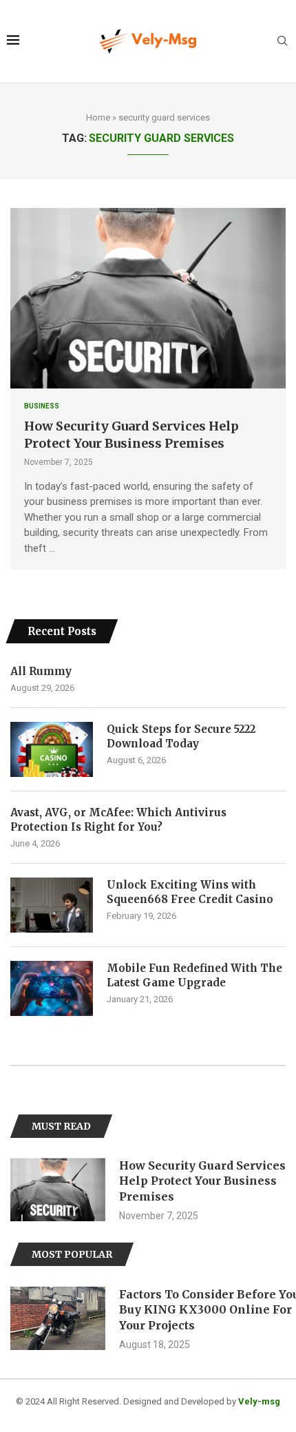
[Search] (282, 41)
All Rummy (41, 671)
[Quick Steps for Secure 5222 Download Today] (51, 749)
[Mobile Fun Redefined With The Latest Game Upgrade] (51, 988)
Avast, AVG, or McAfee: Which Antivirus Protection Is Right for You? (118, 819)
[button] (22, 1189)
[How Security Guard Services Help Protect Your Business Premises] (148, 297)
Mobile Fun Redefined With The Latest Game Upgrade (194, 975)
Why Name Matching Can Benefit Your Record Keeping (206, 1301)
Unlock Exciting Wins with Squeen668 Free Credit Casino (190, 892)
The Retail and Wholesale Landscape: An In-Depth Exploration (199, 1181)
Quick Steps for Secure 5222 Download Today (181, 736)
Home (98, 117)
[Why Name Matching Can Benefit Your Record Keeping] (61, 1318)
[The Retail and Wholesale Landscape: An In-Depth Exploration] (61, 1189)
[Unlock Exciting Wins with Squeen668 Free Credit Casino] (51, 905)
